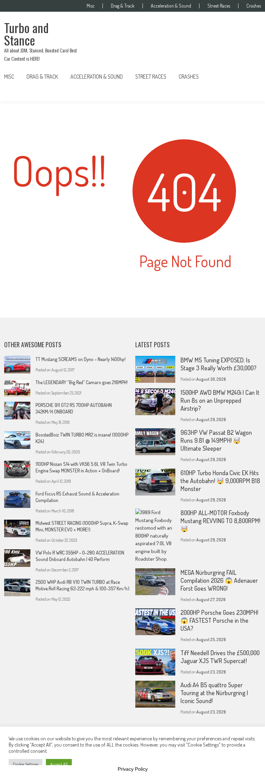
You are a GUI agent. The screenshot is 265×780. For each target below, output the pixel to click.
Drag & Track (123, 5)
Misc (91, 5)
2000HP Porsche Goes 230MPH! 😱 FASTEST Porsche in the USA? (219, 620)
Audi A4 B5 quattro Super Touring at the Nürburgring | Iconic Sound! (214, 692)
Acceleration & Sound (171, 5)
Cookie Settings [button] (25, 764)
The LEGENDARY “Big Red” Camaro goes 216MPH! (82, 382)
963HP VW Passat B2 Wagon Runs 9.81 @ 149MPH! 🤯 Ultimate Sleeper (216, 440)
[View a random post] (250, 76)
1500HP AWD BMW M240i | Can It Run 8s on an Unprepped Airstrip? (219, 400)
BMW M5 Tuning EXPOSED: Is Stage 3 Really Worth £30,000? (218, 364)
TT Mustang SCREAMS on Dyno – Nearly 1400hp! (81, 359)
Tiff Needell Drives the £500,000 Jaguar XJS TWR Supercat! (219, 656)
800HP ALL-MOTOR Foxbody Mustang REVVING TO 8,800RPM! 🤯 (220, 520)
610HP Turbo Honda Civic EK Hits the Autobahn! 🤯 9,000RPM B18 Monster (220, 480)
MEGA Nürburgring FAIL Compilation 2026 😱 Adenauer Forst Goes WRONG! (219, 580)
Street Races (218, 5)
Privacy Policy (133, 769)
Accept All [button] (59, 764)
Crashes (253, 5)
